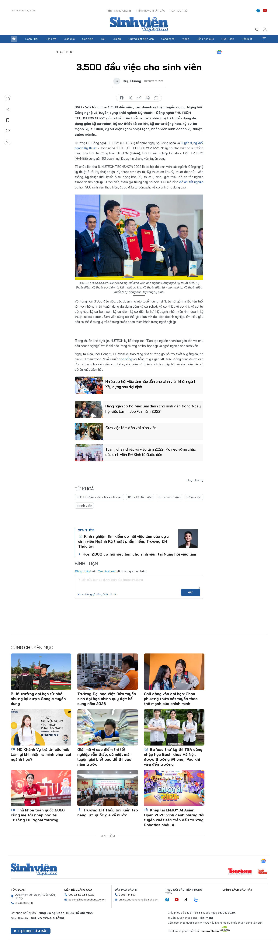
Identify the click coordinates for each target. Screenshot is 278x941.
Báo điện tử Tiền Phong (139, 24)
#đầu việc (193, 497)
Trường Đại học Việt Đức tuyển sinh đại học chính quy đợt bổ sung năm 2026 (106, 698)
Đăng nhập (82, 571)
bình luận (156, 98)
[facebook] (258, 11)
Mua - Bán (227, 39)
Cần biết (247, 39)
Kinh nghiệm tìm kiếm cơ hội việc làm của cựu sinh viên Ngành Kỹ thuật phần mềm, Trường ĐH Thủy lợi (123, 541)
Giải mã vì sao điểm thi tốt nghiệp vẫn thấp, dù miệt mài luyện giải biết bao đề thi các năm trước (104, 757)
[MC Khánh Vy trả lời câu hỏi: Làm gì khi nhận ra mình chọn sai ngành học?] (41, 727)
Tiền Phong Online (118, 10)
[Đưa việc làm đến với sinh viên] (89, 431)
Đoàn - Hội (31, 39)
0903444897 (127, 894)
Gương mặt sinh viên (141, 39)
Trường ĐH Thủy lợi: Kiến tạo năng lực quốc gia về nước (107, 812)
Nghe (8, 99)
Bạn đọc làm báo (32, 931)
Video (185, 39)
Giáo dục (69, 39)
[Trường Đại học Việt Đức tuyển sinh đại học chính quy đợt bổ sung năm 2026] (107, 671)
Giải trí (117, 39)
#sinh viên (84, 505)
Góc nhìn (87, 39)
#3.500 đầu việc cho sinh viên (99, 497)
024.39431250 (24, 903)
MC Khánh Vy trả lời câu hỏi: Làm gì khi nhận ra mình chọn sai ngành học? (41, 754)
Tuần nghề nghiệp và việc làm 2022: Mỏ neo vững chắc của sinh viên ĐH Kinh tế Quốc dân (150, 452)
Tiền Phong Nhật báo (150, 10)
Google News (219, 52)
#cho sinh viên (169, 497)
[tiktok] (188, 899)
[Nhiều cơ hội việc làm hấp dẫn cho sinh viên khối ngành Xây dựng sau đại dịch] (89, 385)
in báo (147, 98)
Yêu (103, 39)
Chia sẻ (8, 109)
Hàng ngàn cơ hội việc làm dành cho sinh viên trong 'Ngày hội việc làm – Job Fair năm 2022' (152, 409)
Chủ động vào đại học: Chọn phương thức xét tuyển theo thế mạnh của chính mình (171, 698)
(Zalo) (91, 894)
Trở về (8, 141)
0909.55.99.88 (77, 894)
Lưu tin (8, 120)
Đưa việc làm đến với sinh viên (130, 427)
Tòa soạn (18, 889)
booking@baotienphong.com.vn (87, 899)
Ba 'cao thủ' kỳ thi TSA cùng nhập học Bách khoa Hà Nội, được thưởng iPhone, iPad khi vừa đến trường (173, 757)
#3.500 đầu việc (140, 497)
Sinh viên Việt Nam (34, 869)
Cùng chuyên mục (32, 647)
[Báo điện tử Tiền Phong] (240, 871)
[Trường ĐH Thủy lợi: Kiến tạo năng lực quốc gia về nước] (107, 788)
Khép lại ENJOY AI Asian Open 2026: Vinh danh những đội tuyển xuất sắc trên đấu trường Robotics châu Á (174, 817)
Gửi (190, 592)
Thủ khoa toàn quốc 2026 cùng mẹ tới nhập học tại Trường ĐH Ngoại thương (38, 815)
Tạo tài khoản (107, 571)
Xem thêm (264, 39)
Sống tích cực (205, 39)
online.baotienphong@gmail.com (138, 899)
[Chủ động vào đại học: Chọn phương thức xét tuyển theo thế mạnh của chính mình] (174, 671)
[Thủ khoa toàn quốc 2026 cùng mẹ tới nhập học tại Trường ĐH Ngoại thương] (41, 788)
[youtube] (265, 11)
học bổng (125, 359)
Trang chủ (14, 39)
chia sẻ (121, 98)
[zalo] (198, 899)
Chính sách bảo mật (237, 889)
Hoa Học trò (179, 10)
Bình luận (8, 130)
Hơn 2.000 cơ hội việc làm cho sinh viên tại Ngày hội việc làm (139, 554)
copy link (139, 98)
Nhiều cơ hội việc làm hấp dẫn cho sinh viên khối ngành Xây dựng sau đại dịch (150, 384)
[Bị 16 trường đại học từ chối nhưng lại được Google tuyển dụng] (41, 671)
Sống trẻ (51, 39)
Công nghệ (168, 39)
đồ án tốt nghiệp (191, 182)
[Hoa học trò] (262, 871)
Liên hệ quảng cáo (78, 889)
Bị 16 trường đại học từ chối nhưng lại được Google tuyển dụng (38, 698)
